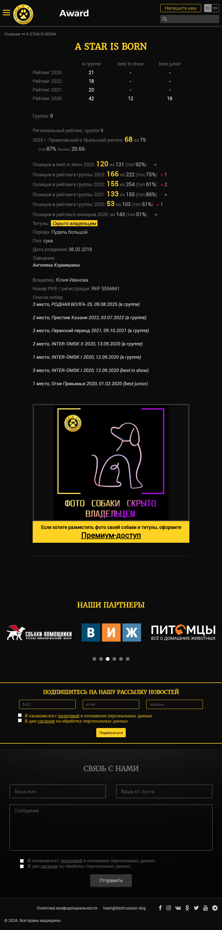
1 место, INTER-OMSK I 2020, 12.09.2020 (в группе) (87, 357)
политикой (68, 715)
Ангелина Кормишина (56, 265)
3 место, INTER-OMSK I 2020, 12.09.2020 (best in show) (91, 370)
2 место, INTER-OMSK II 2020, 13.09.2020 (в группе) (88, 344)
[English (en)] (215, 8)
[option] (111, 473)
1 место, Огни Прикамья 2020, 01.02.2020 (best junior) (90, 383)
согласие (46, 720)
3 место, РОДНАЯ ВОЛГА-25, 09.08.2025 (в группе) (86, 304)
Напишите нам (181, 8)
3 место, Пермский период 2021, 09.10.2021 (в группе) (91, 330)
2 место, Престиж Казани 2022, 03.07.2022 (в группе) (89, 317)
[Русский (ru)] (207, 8)
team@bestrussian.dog (124, 908)
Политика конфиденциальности (67, 908)
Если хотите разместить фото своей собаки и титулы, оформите (111, 532)
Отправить (111, 880)
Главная (12, 34)
